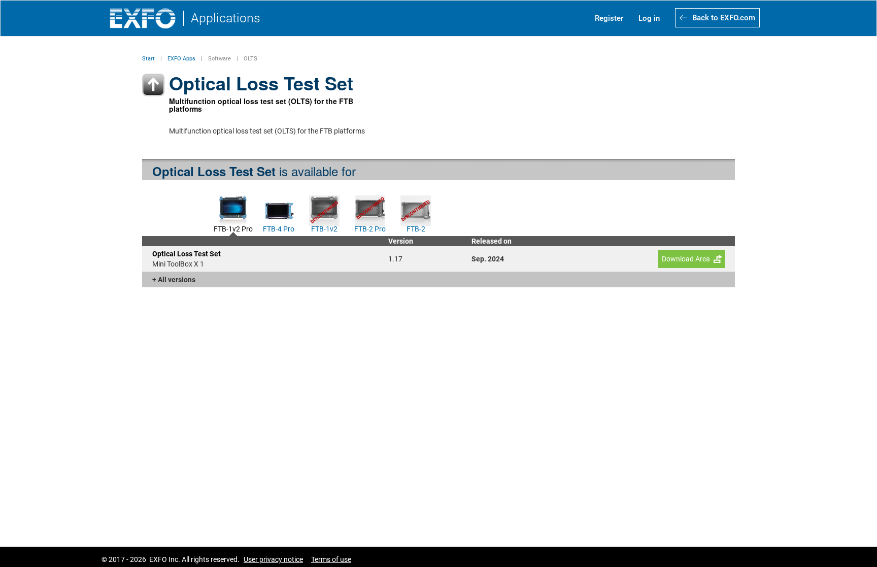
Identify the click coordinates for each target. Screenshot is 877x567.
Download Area (686, 259)
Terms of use (331, 559)
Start (148, 58)
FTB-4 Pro (278, 228)
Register (609, 18)
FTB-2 (416, 228)
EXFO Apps (181, 58)
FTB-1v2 (324, 228)
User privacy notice (273, 559)
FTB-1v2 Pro (233, 228)
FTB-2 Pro (370, 228)
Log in (649, 18)
